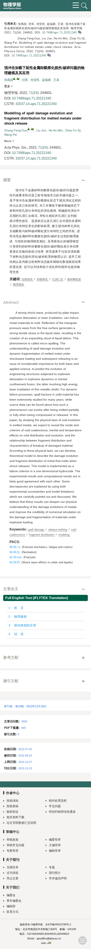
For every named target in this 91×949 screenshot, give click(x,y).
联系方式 (12, 911)
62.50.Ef (15, 562)
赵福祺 (46, 80)
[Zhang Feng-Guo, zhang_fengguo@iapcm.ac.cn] (29, 129)
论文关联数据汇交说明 (21, 822)
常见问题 (55, 806)
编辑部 (11, 906)
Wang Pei (10, 134)
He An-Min (56, 130)
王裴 (56, 80)
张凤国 (8, 80)
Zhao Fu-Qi (73, 130)
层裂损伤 (27, 279)
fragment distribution (42, 534)
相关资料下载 (15, 817)
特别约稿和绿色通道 (62, 811)
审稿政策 (12, 839)
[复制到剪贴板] (79, 31)
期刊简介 (55, 872)
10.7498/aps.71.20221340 (59, 32)
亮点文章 (12, 878)
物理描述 (19, 284)
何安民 (34, 80)
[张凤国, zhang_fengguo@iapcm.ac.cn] (14, 78)
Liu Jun (41, 130)
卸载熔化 (43, 279)
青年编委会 (14, 900)
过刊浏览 (12, 872)
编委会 (11, 895)
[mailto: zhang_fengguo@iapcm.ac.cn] (32, 129)
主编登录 (55, 845)
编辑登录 (55, 850)
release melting (58, 529)
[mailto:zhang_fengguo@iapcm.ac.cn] (18, 79)
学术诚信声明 (58, 878)
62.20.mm (16, 557)
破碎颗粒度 (74, 279)
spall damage (36, 529)
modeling (64, 534)
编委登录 (55, 839)
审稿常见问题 (15, 845)
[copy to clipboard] (48, 54)
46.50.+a (15, 547)
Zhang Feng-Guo (16, 130)
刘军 (25, 80)
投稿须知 (12, 800)
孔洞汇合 (58, 279)
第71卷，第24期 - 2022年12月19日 (25, 706)
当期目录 (12, 867)
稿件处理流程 (58, 800)
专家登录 (12, 850)
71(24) (34, 93)
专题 (52, 867)
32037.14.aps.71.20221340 (36, 104)
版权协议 (12, 811)
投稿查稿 (12, 806)
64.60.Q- (15, 552)
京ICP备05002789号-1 (58, 924)
